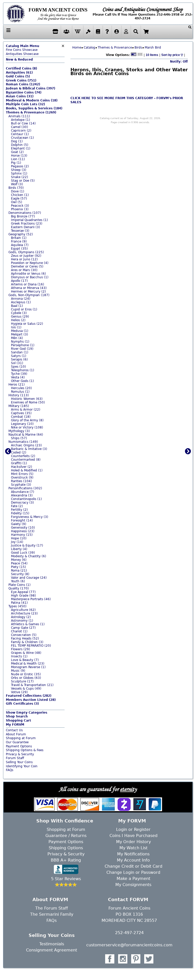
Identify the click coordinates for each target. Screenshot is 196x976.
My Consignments (133, 884)
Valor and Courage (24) (29, 577)
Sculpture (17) (22, 681)
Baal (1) (17, 306)
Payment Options (19, 746)
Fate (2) (17, 506)
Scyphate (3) (21, 484)
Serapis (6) (19, 359)
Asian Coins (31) (19, 96)
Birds (138, 47)
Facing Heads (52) (25, 638)
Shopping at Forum (21, 738)
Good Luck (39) (23, 552)
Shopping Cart (18, 720)
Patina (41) (19, 603)
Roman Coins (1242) (23, 84)
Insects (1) (19, 656)
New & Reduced (19, 59)
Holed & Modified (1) (27, 470)
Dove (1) (17, 191)
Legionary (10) (22, 424)
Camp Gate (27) (23, 628)
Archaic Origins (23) (26, 445)
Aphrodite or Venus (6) (28, 273)
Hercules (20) (21, 388)
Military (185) (18, 406)
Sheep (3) (18, 170)
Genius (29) (20, 316)
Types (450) (17, 606)
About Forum (16, 734)
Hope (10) (19, 538)
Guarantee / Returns (66, 835)
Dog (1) (17, 141)
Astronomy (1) (22, 620)
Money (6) (19, 560)
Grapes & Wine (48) (26, 653)
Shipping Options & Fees (24, 750)
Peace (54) (19, 563)
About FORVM (50, 899)
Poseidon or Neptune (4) (29, 263)
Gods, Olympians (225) (26, 252)
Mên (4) (17, 338)
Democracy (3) (22, 502)
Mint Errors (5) (22, 474)
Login (121, 829)
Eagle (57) (19, 198)
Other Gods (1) (22, 381)
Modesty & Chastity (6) (28, 556)
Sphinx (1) (19, 173)
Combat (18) (21, 417)
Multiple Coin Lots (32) (25, 104)
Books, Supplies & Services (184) (34, 108)
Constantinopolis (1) (26, 499)
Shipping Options (66, 847)
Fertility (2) (19, 510)
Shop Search (17, 716)
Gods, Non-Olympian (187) (29, 295)
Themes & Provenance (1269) (31, 112)
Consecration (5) (23, 635)
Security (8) (20, 574)
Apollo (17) (19, 281)
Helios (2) (18, 320)
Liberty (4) (19, 549)
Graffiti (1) (19, 463)
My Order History (133, 841)
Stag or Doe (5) (23, 180)
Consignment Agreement (51, 950)
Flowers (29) (20, 649)
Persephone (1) (22, 345)
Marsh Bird (153, 47)
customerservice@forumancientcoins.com (129, 945)
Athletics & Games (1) (28, 624)
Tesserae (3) (20, 231)
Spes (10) (18, 366)
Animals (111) (19, 116)
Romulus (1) (20, 391)
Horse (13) (19, 155)
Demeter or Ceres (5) (27, 266)
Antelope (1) (20, 120)
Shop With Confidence (64, 820)
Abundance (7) (22, 492)
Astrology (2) (21, 617)
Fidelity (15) (20, 513)
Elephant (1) (20, 148)
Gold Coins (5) (18, 76)
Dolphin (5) (19, 145)
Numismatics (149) (23, 442)
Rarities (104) (21, 481)
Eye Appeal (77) (23, 592)
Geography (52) (20, 234)
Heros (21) (16, 384)
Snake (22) (19, 177)
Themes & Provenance (115, 47)
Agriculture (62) (23, 610)
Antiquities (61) (19, 72)
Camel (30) (19, 127)
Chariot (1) (19, 631)
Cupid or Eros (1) (24, 309)
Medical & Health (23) (27, 663)
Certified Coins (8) (21, 68)
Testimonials (51, 944)
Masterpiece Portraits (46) (31, 599)
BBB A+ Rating (66, 860)
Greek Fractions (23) (26, 223)
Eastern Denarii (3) (25, 227)
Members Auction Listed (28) (31, 700)
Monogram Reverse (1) (28, 667)
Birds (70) (16, 188)
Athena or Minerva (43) (29, 288)
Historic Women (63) (27, 399)
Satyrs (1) (18, 356)
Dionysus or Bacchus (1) (29, 277)
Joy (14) (17, 542)
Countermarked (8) (26, 459)
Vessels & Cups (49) (26, 688)
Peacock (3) (20, 205)
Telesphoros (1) (22, 370)
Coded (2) (18, 452)
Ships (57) (19, 438)
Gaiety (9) (18, 524)
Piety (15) (18, 567)
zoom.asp (13, 774)
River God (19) (22, 349)
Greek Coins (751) (21, 80)
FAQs (9, 770)
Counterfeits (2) (23, 456)
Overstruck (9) (22, 477)
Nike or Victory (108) (27, 427)
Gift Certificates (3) (22, 703)
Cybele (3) (19, 313)
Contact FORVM (128, 899)
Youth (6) (18, 581)
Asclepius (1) (21, 302)
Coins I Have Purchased (133, 835)
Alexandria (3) (22, 495)
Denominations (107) (24, 213)
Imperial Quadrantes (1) (29, 220)
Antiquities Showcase (22, 54)
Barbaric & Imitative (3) (29, 449)
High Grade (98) (23, 595)
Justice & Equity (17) (27, 545)
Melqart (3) (19, 334)
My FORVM (15, 724)
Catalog (89, 47)
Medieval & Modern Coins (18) (31, 100)
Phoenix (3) (20, 209)
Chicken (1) (20, 195)
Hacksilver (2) (21, 467)
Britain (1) (19, 238)
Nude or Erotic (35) (26, 674)
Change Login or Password (133, 872)
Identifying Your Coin (22, 766)
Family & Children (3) (27, 642)
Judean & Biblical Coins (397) (30, 88)
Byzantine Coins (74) (23, 92)
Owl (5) (16, 202)
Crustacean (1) (22, 138)
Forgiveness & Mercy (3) (29, 517)
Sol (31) (17, 363)
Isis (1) (16, 327)
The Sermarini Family (51, 914)
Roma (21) (19, 570)
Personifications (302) (25, 488)
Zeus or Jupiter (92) (26, 256)
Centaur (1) (20, 134)
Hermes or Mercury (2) (28, 291)
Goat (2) (17, 152)
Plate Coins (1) (19, 585)
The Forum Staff (51, 908)
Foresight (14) (22, 520)
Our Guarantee (17, 742)
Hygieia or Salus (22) (27, 324)
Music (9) (18, 670)
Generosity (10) (23, 527)
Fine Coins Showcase (22, 48)
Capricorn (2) (21, 130)
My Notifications (133, 854)
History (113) (18, 395)
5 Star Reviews (66, 878)
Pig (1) (16, 163)
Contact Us (14, 730)
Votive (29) (19, 692)
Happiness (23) (22, 531)
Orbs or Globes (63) (26, 678)
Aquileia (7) (20, 245)
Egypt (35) (19, 248)
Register (142, 829)
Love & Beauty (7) (25, 660)
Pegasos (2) (20, 166)
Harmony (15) (22, 535)
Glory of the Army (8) (27, 420)
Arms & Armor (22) (25, 409)
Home (76, 47)
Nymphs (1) (20, 341)
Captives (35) (21, 413)
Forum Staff (15, 758)
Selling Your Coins (19, 762)
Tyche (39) (19, 374)
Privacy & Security (20, 754)
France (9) (19, 241)
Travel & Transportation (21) (32, 685)
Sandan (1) (19, 352)
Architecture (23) (24, 613)
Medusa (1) (19, 331)
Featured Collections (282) (28, 696)
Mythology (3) (19, 431)
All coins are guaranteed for (98, 789)
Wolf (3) (17, 184)
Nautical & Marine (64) (25, 434)
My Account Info (133, 860)
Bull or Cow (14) (23, 123)
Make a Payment (133, 878)
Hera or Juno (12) (24, 259)
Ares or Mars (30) (24, 270)
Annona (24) (20, 298)
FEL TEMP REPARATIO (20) (31, 645)
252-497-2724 (129, 932)
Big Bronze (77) (23, 216)
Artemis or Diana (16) (27, 284)
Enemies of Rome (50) (28, 402)
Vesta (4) (18, 377)
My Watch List (133, 847)
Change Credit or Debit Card (133, 866)
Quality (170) (18, 588)
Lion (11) (18, 159)
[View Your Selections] (146, 31)
